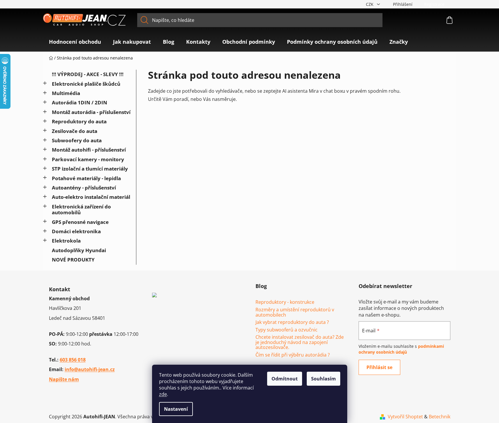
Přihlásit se (379, 367)
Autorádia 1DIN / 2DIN (79, 102)
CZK (370, 4)
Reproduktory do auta (79, 121)
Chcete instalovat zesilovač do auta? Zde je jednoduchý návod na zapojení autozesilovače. (299, 342)
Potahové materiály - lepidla (86, 178)
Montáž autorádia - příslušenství (91, 112)
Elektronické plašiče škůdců (86, 83)
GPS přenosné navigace (80, 222)
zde (163, 394)
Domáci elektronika (76, 231)
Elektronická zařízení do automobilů (81, 209)
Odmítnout (284, 378)
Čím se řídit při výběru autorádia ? (292, 355)
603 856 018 (73, 360)
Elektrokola (66, 240)
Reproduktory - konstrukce (284, 302)
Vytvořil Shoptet (405, 416)
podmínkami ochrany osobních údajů (401, 349)
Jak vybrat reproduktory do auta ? (292, 322)
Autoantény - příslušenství (84, 187)
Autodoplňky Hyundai (79, 250)
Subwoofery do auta (77, 140)
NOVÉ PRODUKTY (73, 259)
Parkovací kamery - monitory (88, 159)
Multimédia (66, 93)
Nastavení (176, 409)
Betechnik (439, 416)
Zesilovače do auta (74, 131)
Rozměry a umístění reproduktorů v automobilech (294, 312)
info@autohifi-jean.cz (90, 369)
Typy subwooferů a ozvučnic (286, 330)
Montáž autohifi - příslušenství (89, 149)
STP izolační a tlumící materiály (90, 168)
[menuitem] (75, 42)
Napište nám (64, 379)
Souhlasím (323, 378)
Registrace (434, 4)
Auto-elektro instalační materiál (91, 197)
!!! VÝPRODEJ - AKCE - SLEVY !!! (88, 74)
